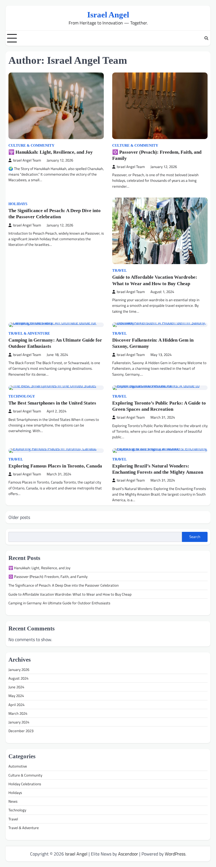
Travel (119, 271)
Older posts (19, 517)
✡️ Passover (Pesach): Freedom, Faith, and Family (47, 576)
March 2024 (17, 713)
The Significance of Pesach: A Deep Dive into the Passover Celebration (63, 585)
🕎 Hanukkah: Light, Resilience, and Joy (50, 152)
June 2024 (16, 687)
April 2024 (16, 704)
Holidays (17, 204)
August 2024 (18, 678)
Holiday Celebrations (24, 784)
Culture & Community (31, 145)
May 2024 (16, 695)
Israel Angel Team (27, 160)
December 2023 (20, 731)
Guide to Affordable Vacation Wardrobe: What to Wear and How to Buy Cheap (70, 594)
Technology (21, 396)
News (12, 801)
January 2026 (18, 669)
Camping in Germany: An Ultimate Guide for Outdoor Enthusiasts (59, 603)
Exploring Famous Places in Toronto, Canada (55, 466)
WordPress (175, 853)
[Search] (206, 38)
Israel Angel (108, 14)
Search (194, 536)
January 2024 (18, 722)
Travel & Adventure (29, 333)
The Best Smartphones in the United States (52, 403)
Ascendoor (128, 853)
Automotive (17, 766)
